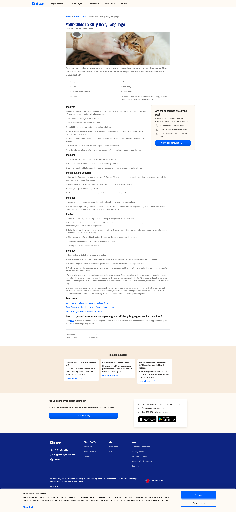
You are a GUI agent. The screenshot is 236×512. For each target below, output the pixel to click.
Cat (84, 16)
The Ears (72, 87)
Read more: (128, 91)
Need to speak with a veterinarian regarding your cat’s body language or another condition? (144, 98)
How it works (113, 446)
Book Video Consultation (171, 143)
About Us (88, 446)
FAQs (110, 451)
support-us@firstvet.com (64, 454)
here (72, 320)
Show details (28, 507)
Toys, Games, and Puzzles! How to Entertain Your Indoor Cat (91, 307)
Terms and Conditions (141, 446)
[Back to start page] (38, 4)
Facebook (58, 459)
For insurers (94, 3)
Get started (81, 415)
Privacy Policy (138, 451)
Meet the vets (90, 451)
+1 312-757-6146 (61, 450)
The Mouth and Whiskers (79, 91)
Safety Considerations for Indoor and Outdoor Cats (87, 303)
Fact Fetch (110, 3)
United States (157, 480)
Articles (77, 16)
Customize (197, 503)
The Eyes (73, 82)
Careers (87, 456)
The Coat (73, 96)
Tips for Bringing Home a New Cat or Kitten (84, 311)
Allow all (199, 495)
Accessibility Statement (142, 461)
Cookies (135, 466)
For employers (77, 3)
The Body (127, 87)
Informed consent (139, 456)
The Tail (126, 82)
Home (68, 16)
